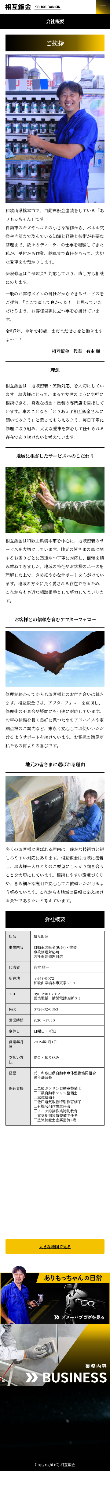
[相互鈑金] (55, 7)
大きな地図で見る (55, 1246)
